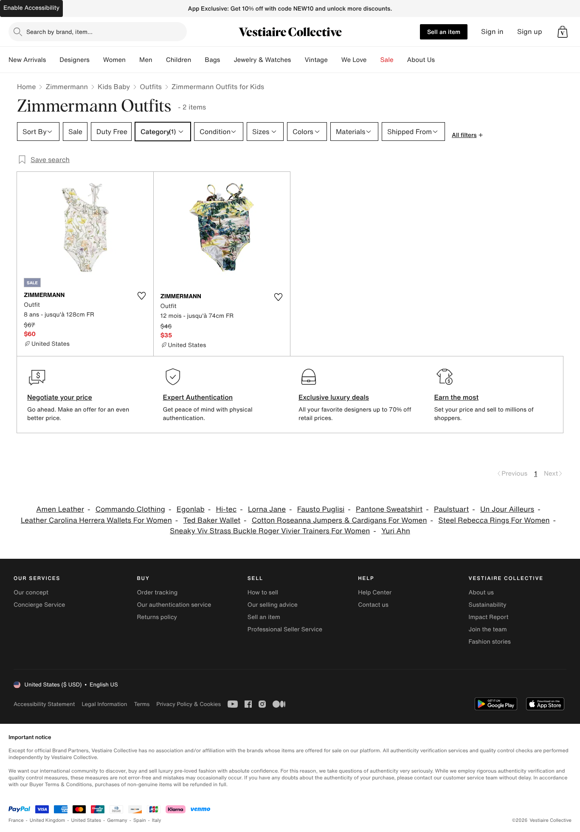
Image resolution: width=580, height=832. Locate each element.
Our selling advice (273, 604)
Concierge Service (39, 604)
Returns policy (157, 617)
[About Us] (441, 59)
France (16, 820)
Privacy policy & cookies (188, 704)
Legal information (104, 704)
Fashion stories (490, 641)
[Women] (132, 59)
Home (26, 86)
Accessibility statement (44, 704)
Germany (117, 820)
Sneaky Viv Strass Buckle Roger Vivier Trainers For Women (270, 531)
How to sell (263, 592)
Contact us (373, 604)
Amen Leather (60, 509)
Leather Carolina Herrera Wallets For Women (96, 520)
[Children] (197, 59)
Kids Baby (114, 86)
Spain (139, 820)
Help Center (374, 592)
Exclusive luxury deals (333, 397)
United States (86, 820)
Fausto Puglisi (320, 509)
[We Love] (373, 59)
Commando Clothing (130, 509)
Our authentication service (174, 604)
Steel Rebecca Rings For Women (493, 520)
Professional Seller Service (285, 629)
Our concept (31, 592)
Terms (141, 704)
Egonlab (191, 509)
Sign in (492, 31)
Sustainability (488, 604)
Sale (387, 59)
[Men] (159, 59)
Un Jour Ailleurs (507, 509)
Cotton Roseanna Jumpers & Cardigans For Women (339, 520)
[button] (563, 32)
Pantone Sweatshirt (389, 509)
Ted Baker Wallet (211, 520)
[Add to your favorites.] (142, 296)
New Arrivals (27, 59)
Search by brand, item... (59, 31)
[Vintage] (334, 59)
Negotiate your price (59, 397)
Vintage (315, 59)
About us (481, 592)
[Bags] (226, 59)
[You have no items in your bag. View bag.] (563, 32)
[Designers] (96, 59)
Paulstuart (451, 509)
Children (178, 59)
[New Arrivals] (52, 59)
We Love (354, 59)
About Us (421, 59)
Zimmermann (66, 86)
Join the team (488, 629)
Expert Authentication (198, 397)
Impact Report (489, 617)
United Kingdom (47, 820)
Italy (156, 820)
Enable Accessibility (31, 7)
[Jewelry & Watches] (297, 59)
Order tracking (157, 592)
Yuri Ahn (395, 531)
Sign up (529, 31)
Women (114, 59)
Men (145, 59)
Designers (74, 59)
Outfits (151, 86)
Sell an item (443, 31)
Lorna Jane (267, 509)
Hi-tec (226, 509)
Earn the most (456, 397)
